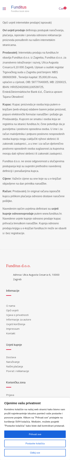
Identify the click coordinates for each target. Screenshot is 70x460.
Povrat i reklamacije (17, 371)
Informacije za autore (18, 319)
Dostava (11, 357)
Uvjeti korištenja (15, 324)
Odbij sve (35, 452)
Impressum (13, 328)
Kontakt (10, 333)
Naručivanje (13, 361)
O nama (10, 305)
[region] (35, 429)
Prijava (10, 395)
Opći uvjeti (12, 310)
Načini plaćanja (14, 366)
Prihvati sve (35, 434)
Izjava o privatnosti (17, 315)
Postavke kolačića (35, 443)
